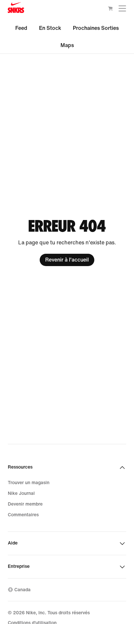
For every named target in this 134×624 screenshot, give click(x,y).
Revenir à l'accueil (67, 260)
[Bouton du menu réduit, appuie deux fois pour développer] (122, 10)
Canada (22, 589)
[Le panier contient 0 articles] (110, 9)
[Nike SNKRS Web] (16, 9)
